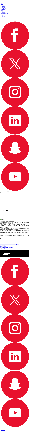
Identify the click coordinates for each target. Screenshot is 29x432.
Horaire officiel (3, 6)
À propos (2, 14)
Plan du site (2, 429)
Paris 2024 (2, 4)
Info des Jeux (3, 5)
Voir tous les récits (1, 249)
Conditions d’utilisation (3, 430)
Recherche (1, 191)
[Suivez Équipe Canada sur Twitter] (15, 77)
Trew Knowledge (9, 431)
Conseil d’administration (4, 16)
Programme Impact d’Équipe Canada (4, 13)
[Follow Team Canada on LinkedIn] (15, 370)
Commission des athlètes (4, 17)
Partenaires (2, 10)
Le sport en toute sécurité (3, 19)
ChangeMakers (3, 431)
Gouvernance (3, 15)
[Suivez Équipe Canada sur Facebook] (15, 49)
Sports (1, 3)
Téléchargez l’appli (3, 9)
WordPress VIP (15, 431)
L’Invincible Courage (3, 12)
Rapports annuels (3, 18)
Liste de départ (3, 7)
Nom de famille (2, 253)
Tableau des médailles (4, 8)
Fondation (2, 11)
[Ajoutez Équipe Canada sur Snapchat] (15, 162)
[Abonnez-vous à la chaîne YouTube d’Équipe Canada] (15, 190)
